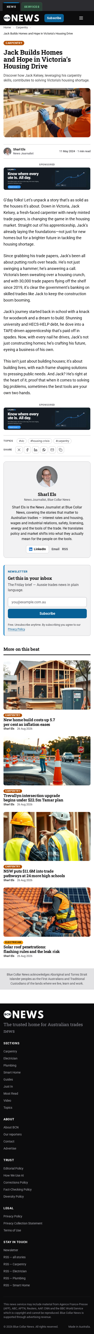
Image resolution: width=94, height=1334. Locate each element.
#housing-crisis (40, 441)
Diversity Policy (13, 1196)
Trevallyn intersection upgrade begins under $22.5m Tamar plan (33, 798)
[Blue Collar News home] (21, 18)
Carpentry (22, 27)
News (11, 6)
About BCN (11, 1127)
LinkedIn (40, 549)
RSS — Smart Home (16, 1285)
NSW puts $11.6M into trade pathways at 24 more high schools (34, 873)
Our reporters (12, 1134)
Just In (8, 1086)
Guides (8, 1079)
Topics (7, 1107)
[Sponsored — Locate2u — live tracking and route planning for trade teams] (47, 178)
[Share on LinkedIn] (35, 449)
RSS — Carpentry (14, 1264)
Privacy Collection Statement (22, 1223)
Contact (8, 1141)
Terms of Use (12, 1230)
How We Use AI (13, 1175)
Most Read (10, 1093)
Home (7, 27)
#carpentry (62, 441)
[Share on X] (19, 449)
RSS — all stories (14, 1257)
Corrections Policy (15, 1182)
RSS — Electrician (15, 1271)
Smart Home (12, 1072)
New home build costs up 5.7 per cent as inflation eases (29, 722)
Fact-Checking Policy (17, 1189)
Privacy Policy (16, 629)
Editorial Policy (13, 1168)
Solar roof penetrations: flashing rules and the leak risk (31, 949)
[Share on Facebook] (27, 449)
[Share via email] (52, 449)
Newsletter (10, 1250)
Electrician (13, 942)
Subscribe (54, 18)
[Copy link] (60, 449)
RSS (65, 549)
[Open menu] (81, 18)
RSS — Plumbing (14, 1278)
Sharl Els (47, 494)
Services (33, 7)
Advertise (9, 1148)
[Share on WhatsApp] (43, 449)
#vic (21, 441)
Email (55, 549)
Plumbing (9, 1065)
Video (7, 1100)
